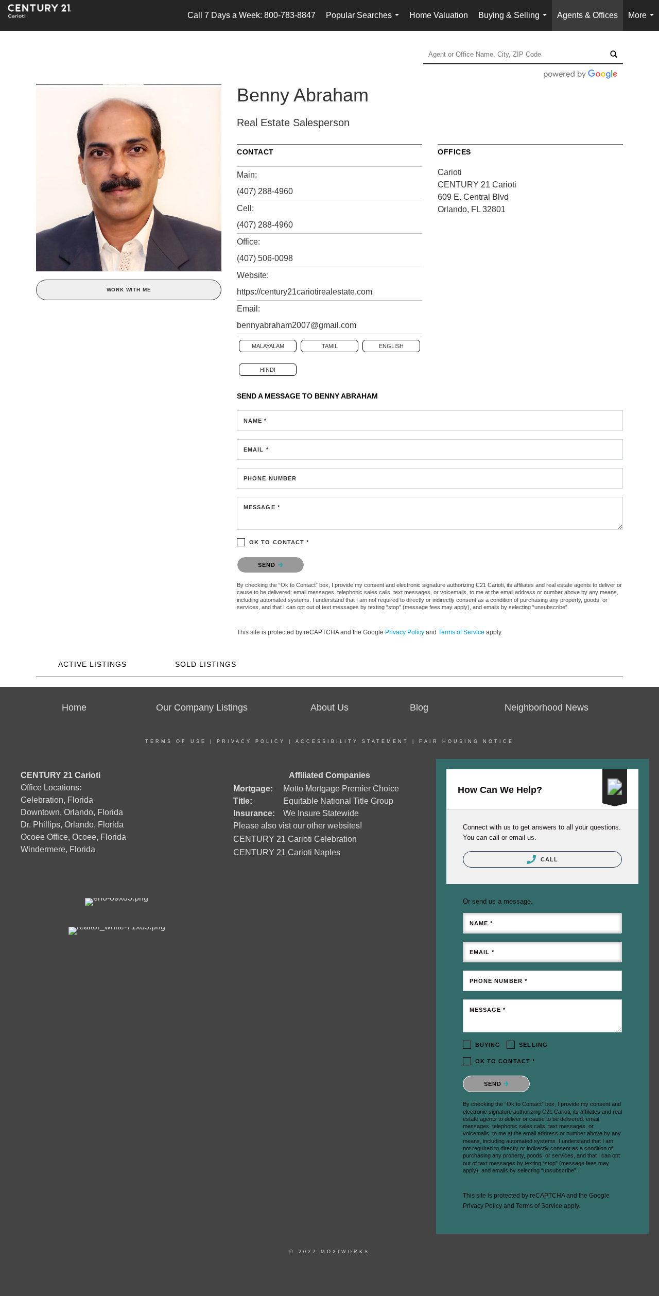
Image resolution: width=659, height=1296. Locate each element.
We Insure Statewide (321, 813)
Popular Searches (364, 21)
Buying (488, 1045)
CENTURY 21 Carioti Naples (286, 852)
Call (549, 859)
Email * (256, 449)
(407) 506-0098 (265, 258)
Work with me (129, 289)
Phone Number (270, 478)
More (643, 21)
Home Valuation (438, 15)
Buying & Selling (514, 21)
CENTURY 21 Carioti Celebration (295, 839)
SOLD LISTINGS (205, 664)
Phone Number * (498, 981)
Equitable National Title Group (338, 801)
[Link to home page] (45, 15)
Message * (262, 507)
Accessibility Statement (352, 741)
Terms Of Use (175, 741)
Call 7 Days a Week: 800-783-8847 (251, 15)
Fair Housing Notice (466, 741)
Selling (533, 1045)
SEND (268, 565)
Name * (255, 421)
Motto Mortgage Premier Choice (341, 788)
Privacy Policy (404, 632)
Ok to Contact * (279, 542)
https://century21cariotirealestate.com (304, 291)
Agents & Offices (587, 15)
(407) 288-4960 (265, 191)
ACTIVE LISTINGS (92, 664)
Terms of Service (461, 632)
